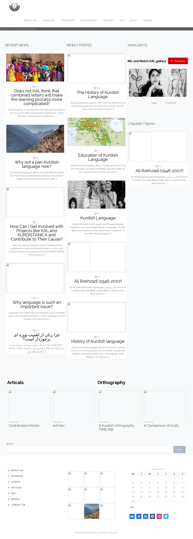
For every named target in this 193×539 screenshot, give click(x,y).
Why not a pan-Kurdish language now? (37, 164)
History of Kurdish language (98, 341)
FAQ (13, 493)
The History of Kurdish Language (98, 94)
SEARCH (15, 499)
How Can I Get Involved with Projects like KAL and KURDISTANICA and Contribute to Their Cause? (36, 233)
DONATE (15, 481)
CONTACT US (18, 504)
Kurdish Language (98, 217)
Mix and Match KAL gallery (147, 61)
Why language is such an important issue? (37, 304)
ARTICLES (16, 487)
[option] (29, 410)
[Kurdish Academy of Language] (14, 7)
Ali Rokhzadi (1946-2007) (98, 281)
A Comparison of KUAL (161, 425)
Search (9, 443)
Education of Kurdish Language (98, 157)
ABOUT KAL (17, 470)
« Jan (131, 507)
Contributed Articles (24, 425)
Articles (59, 425)
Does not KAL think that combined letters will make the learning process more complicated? (37, 97)
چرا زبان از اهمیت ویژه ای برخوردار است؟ (37, 336)
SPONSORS (17, 476)
